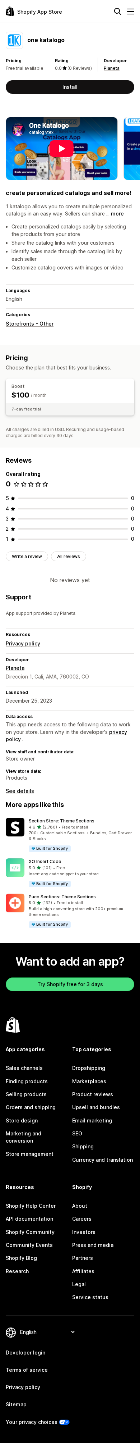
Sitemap (16, 1404)
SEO (77, 1133)
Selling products (26, 1094)
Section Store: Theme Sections (61, 820)
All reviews (68, 556)
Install (70, 87)
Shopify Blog (21, 1258)
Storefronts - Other (29, 324)
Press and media (92, 1245)
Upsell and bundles (96, 1107)
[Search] (117, 11)
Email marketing (92, 1120)
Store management (29, 1154)
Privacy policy (23, 643)
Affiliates (83, 1271)
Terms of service (27, 1370)
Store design (22, 1120)
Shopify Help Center (31, 1206)
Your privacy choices (31, 1422)
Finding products (27, 1081)
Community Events (29, 1245)
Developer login (25, 1352)
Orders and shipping (31, 1107)
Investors (83, 1232)
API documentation (29, 1219)
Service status (90, 1297)
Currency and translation (102, 1160)
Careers (82, 1219)
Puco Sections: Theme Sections (62, 896)
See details (20, 791)
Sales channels (24, 1068)
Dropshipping (88, 1068)
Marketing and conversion (23, 1137)
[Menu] (130, 11)
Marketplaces (89, 1081)
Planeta (112, 68)
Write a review (27, 556)
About (79, 1206)
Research (17, 1271)
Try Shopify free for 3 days (70, 984)
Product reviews (92, 1094)
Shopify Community (30, 1232)
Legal (79, 1284)
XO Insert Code (45, 861)
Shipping (83, 1146)
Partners (82, 1258)
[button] (70, 835)
